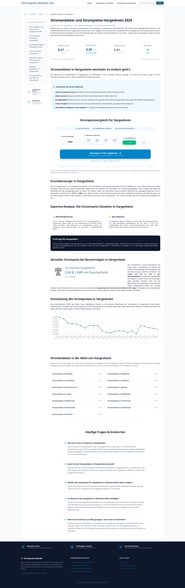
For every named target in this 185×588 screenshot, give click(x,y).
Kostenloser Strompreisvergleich (81, 571)
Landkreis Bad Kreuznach (86, 25)
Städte (41, 14)
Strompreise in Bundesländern (80, 568)
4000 (114, 141)
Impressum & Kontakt (127, 568)
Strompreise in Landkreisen (79, 565)
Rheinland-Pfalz (110, 25)
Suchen (160, 3)
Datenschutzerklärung (127, 565)
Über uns (123, 562)
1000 (88, 141)
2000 (97, 141)
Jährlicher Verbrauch (93, 135)
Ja (129, 142)
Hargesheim (68, 25)
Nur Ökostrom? (130, 138)
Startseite (33, 14)
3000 (105, 141)
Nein (143, 142)
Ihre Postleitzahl (68, 136)
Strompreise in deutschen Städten (81, 562)
